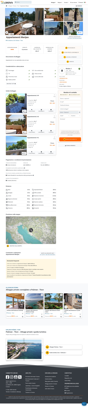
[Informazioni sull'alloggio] (23, 313)
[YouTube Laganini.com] (15, 377)
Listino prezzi (32, 111)
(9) (25, 111)
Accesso (67, 390)
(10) (24, 153)
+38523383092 (63, 82)
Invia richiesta (71, 47)
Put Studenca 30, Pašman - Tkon (14, 40)
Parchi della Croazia (30, 383)
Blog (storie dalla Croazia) (51, 381)
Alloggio (53, 2)
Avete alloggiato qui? (75, 37)
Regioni (59, 2)
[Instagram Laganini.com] (11, 377)
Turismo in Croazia (30, 392)
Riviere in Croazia (49, 386)
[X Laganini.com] (20, 377)
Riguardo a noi (68, 378)
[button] (31, 230)
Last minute (74, 2)
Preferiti (81, 2)
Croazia (66, 2)
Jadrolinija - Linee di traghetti (32, 385)
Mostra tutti (11, 83)
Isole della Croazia (49, 388)
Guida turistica (48, 379)
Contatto (67, 375)
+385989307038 (63, 78)
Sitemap (19, 391)
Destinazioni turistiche (50, 376)
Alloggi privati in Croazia (51, 383)
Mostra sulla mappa (15, 245)
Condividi (79, 5)
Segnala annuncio (70, 145)
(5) (25, 132)
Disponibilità (41, 111)
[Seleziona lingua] (85, 2)
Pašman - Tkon (16, 5)
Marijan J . (11, 31)
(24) (80, 32)
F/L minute (51, 111)
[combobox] (23, 2)
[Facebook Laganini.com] (7, 377)
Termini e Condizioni (11, 391)
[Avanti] (22, 301)
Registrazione (69, 393)
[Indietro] (8, 301)
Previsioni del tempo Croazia (32, 376)
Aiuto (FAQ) (67, 380)
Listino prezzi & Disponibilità (71, 52)
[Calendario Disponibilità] (23, 316)
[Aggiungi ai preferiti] (23, 295)
